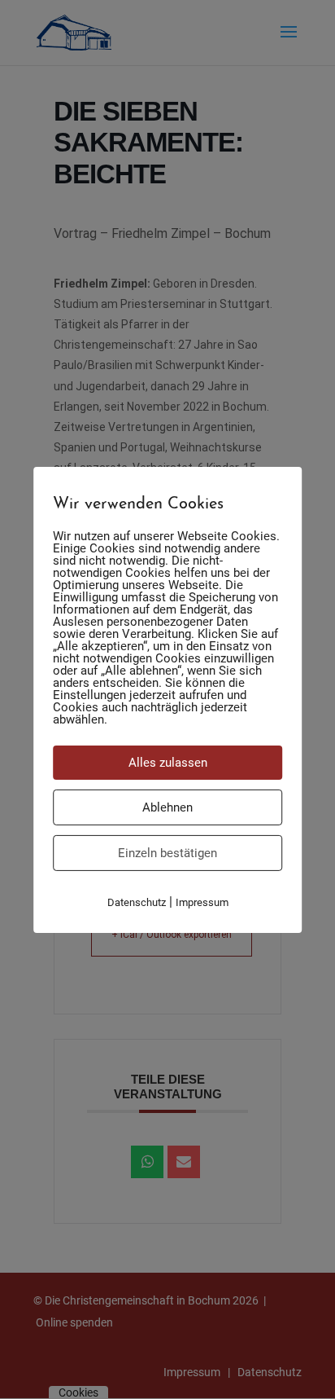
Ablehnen (167, 806)
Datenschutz (136, 901)
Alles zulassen (167, 761)
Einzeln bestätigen (167, 852)
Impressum (202, 901)
